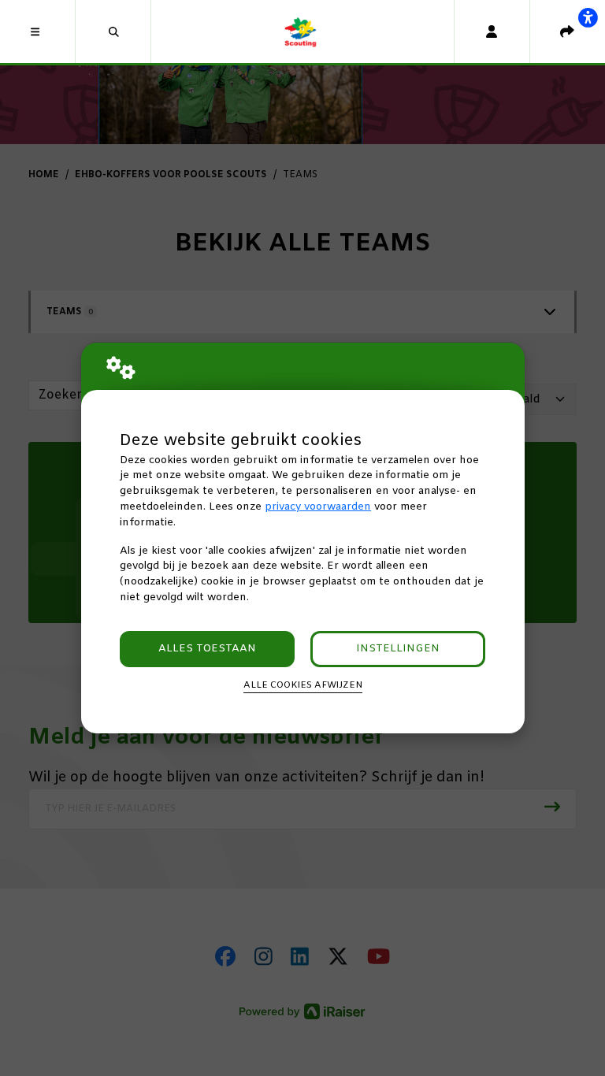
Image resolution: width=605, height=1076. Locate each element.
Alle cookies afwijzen (302, 685)
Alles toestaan (207, 648)
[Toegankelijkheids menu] (587, 17)
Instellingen (398, 648)
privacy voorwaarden (318, 507)
